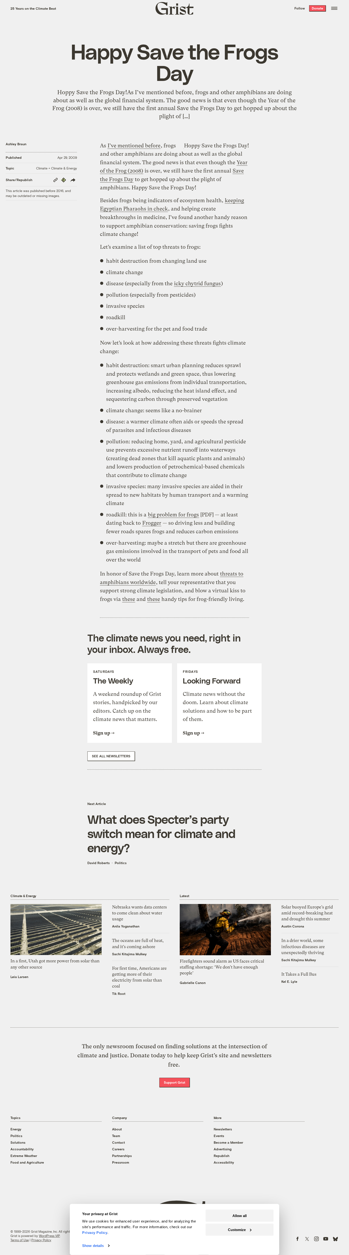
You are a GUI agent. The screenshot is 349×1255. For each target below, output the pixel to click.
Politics (121, 863)
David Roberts (98, 863)
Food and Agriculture (27, 1162)
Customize (237, 1229)
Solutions (17, 1142)
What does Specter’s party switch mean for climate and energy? (161, 833)
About (117, 1129)
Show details (93, 1246)
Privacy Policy (41, 1240)
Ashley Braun (16, 144)
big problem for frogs (173, 515)
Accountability (22, 1149)
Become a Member (228, 1142)
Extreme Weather (23, 1156)
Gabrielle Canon (193, 983)
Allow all (239, 1216)
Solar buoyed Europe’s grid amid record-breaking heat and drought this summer (307, 912)
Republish (221, 1156)
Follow (299, 8)
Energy (15, 1129)
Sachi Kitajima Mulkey (129, 954)
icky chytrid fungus (197, 283)
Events (219, 1136)
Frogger (151, 523)
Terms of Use (19, 1240)
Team (116, 1136)
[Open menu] (334, 8)
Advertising (222, 1149)
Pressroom (120, 1162)
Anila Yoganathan (125, 926)
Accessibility (224, 1162)
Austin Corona (292, 926)
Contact (118, 1142)
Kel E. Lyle (289, 981)
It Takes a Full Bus (298, 974)
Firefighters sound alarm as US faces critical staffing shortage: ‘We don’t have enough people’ (222, 967)
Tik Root (118, 994)
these (128, 599)
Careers (118, 1149)
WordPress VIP (49, 1236)
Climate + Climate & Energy (56, 168)
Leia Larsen (19, 977)
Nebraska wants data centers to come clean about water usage (139, 912)
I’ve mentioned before (134, 146)
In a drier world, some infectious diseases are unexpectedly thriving (303, 946)
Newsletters (223, 1129)
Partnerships (122, 1156)
